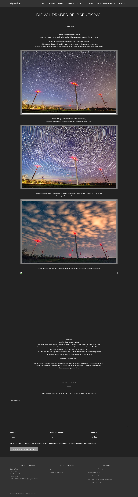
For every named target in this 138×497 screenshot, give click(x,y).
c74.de (34, 494)
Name (13, 432)
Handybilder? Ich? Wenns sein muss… (100, 483)
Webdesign (28, 494)
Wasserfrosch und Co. (95, 472)
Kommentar (15, 400)
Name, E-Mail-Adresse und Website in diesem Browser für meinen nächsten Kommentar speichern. (54, 444)
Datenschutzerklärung (56, 472)
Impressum (52, 469)
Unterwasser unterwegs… (96, 469)
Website (94, 432)
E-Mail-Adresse (57, 432)
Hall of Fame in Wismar (95, 476)
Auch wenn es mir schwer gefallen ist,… (100, 479)
